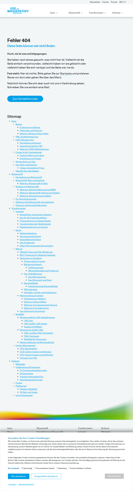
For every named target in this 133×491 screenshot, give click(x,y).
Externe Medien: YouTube (80, 468)
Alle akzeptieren (18, 476)
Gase (52, 13)
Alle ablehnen (114, 476)
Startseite (66, 73)
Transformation (96, 13)
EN (124, 2)
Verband (116, 13)
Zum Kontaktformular (25, 98)
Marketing (62, 468)
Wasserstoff (74, 13)
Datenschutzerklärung (26, 484)
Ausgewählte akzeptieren (46, 476)
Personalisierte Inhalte (45, 468)
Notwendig (27, 468)
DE (120, 2)
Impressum (13, 484)
